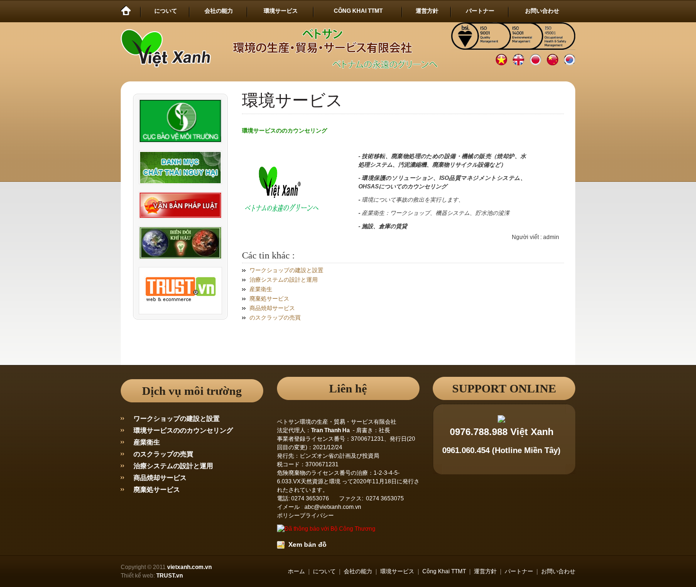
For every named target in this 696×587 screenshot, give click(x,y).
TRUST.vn (169, 575)
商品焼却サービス (272, 308)
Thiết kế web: (138, 575)
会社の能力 (358, 571)
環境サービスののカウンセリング (183, 430)
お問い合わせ (558, 571)
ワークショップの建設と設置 (286, 270)
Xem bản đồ (306, 544)
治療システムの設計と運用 (284, 279)
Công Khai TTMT (444, 571)
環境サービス (397, 571)
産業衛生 (261, 289)
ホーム (296, 571)
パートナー (519, 571)
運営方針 (485, 571)
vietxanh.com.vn (189, 567)
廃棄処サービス (269, 298)
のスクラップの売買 (275, 317)
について (324, 571)
